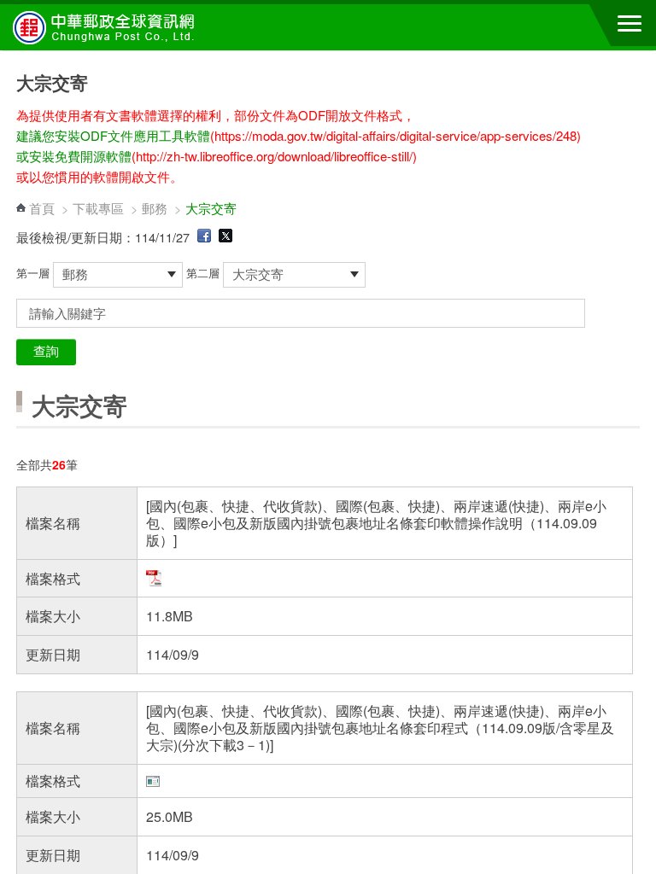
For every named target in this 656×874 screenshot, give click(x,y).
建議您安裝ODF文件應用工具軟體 (113, 135)
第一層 (34, 273)
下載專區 (98, 208)
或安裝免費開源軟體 (74, 156)
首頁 (42, 208)
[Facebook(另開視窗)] (204, 237)
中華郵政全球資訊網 (107, 27)
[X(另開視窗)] (225, 237)
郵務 (154, 208)
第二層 (204, 273)
